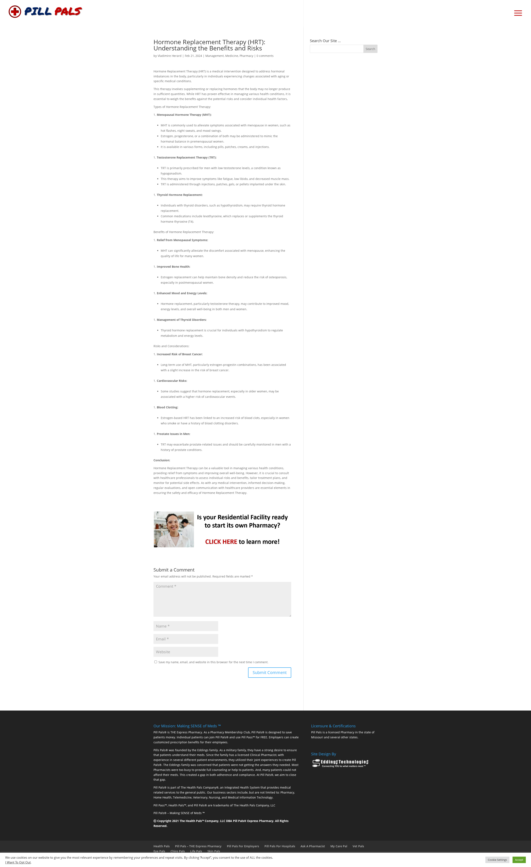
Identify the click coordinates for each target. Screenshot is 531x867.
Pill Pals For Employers (243, 846)
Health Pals (161, 846)
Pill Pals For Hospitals (279, 846)
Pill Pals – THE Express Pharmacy (198, 846)
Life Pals (196, 851)
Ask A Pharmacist (313, 846)
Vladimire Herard (169, 56)
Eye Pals (159, 851)
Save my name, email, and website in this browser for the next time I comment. (213, 662)
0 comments (265, 56)
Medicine (231, 56)
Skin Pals (213, 851)
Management (214, 56)
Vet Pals (358, 846)
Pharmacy (246, 56)
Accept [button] (519, 860)
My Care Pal (338, 846)
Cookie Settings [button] (497, 860)
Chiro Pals (178, 851)
